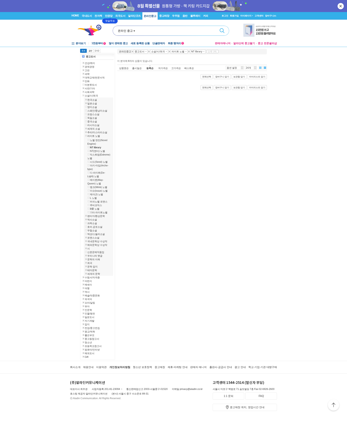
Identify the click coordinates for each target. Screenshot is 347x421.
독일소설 (92, 118)
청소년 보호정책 (142, 367)
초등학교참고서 (93, 346)
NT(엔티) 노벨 (97, 151)
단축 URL (212, 51)
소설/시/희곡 (91, 95)
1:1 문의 (228, 396)
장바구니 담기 (222, 76)
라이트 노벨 (93, 136)
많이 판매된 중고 (118, 43)
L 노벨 (93, 198)
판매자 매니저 (198, 367)
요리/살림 (90, 302)
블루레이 (195, 15)
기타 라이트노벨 (98, 212)
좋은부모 (89, 335)
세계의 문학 (93, 274)
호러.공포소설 (94, 227)
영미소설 (92, 107)
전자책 (98, 15)
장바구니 (270, 15)
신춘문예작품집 (95, 252)
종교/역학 (90, 331)
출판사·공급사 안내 (220, 367)
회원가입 (234, 15)
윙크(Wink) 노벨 (98, 187)
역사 (87, 292)
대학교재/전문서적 (95, 77)
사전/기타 (90, 88)
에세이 (88, 284)
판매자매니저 (223, 43)
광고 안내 (240, 367)
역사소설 (92, 219)
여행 (87, 288)
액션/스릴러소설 (96, 234)
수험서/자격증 (92, 277)
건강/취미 (90, 63)
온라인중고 (150, 15)
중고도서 (91, 56)
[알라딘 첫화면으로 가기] (91, 30)
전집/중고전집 (92, 328)
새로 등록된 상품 (140, 43)
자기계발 (89, 320)
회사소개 (75, 367)
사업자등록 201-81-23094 (106, 389)
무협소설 (92, 230)
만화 (87, 81)
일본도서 (89, 317)
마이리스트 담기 (257, 76)
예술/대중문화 (92, 295)
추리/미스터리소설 (97, 132)
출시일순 (137, 68)
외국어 (88, 299)
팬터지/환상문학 (96, 216)
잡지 (87, 324)
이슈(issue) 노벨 (99, 190)
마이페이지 (245, 15)
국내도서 (87, 15)
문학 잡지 (92, 266)
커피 (205, 15)
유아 (87, 306)
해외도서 (89, 353)
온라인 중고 (125, 30)
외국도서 (120, 15)
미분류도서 (91, 84)
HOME (75, 15)
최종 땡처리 (175, 43)
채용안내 (88, 367)
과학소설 (92, 223)
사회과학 (89, 92)
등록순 (150, 68)
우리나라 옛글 (94, 255)
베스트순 (189, 68)
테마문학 (92, 270)
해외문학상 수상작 (97, 245)
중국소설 (92, 121)
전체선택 (206, 76)
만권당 (109, 15)
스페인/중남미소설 (97, 110)
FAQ (261, 396)
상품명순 (124, 68)
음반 (185, 15)
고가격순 (176, 68)
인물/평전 (90, 313)
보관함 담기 (239, 76)
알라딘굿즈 (134, 15)
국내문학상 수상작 (97, 241)
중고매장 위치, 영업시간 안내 (247, 407)
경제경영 (89, 66)
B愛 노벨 (94, 208)
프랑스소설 (93, 114)
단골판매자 (158, 43)
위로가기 (333, 405)
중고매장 (164, 15)
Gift (86, 357)
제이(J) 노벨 (96, 194)
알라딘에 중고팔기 (244, 43)
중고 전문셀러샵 (267, 43)
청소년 (88, 342)
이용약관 (101, 367)
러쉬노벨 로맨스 (98, 201)
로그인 (225, 15)
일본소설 (92, 103)
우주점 (176, 15)
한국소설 (92, 100)
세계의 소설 (93, 128)
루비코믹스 (96, 205)
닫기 (341, 6)
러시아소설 (93, 125)
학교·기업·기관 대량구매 (262, 367)
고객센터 (259, 15)
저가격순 (163, 68)
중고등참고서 (92, 339)
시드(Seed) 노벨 (99, 162)
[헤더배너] (260, 30)
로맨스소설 (93, 237)
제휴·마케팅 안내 (178, 367)
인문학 (88, 310)
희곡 (89, 263)
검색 (222, 31)
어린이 (88, 281)
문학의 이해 (93, 259)
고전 (87, 70)
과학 (87, 74)
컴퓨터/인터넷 (92, 349)
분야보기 (81, 43)
